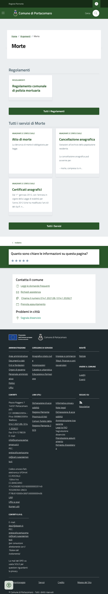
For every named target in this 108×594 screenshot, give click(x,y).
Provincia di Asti (39, 416)
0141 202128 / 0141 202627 (18, 426)
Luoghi (82, 375)
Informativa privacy (65, 403)
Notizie (82, 356)
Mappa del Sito (84, 582)
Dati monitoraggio (17, 582)
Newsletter (84, 406)
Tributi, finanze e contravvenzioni (66, 363)
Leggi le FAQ (61, 427)
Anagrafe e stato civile (23, 133)
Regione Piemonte (16, 3)
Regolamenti (18, 80)
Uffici (11, 387)
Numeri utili (14, 506)
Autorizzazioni (38, 365)
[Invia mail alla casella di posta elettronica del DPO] (16, 526)
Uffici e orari (14, 502)
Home (14, 36)
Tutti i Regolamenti (54, 111)
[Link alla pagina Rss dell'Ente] (81, 402)
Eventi (82, 379)
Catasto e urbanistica (42, 369)
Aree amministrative (18, 356)
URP (11, 497)
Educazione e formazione (42, 376)
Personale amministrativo (18, 376)
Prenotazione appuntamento (65, 439)
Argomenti (25, 36)
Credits (61, 582)
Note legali (61, 407)
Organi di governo (17, 369)
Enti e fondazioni (16, 365)
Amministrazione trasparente (66, 422)
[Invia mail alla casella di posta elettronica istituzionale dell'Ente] (19, 442)
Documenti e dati (17, 360)
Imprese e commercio (66, 356)
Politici (12, 383)
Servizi (42, 582)
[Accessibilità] (9, 585)
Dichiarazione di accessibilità (41, 405)
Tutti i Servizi (54, 226)
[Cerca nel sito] (94, 13)
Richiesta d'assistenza (65, 446)
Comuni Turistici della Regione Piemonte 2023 (42, 425)
